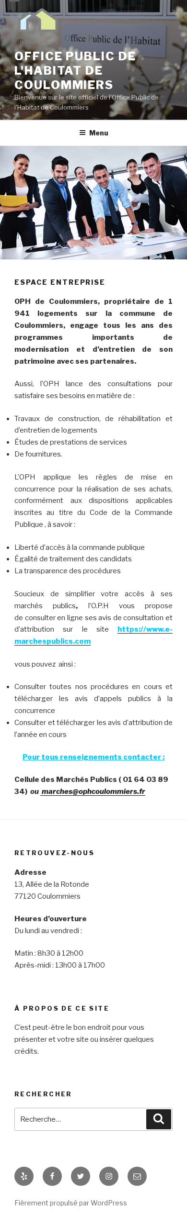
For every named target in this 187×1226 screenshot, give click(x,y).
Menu (98, 133)
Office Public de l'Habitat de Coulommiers (75, 70)
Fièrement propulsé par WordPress (70, 1203)
